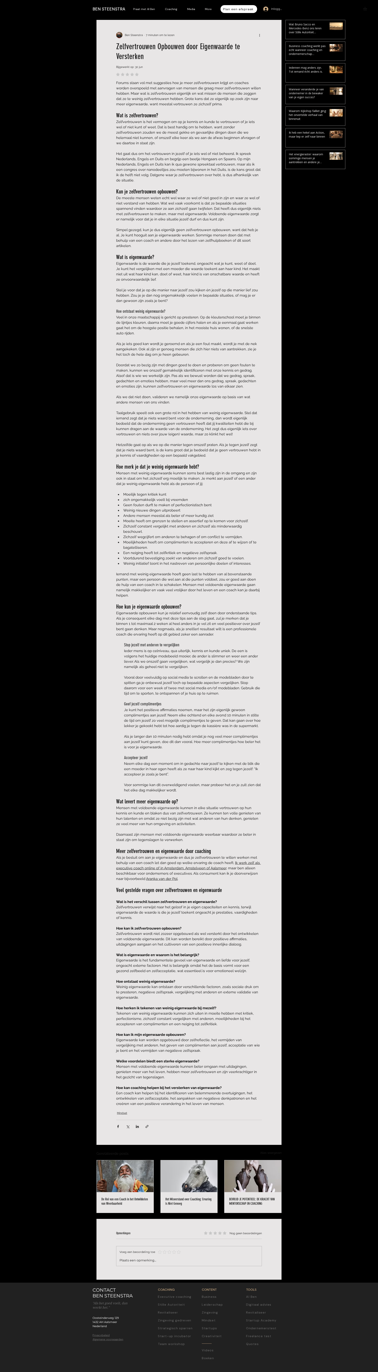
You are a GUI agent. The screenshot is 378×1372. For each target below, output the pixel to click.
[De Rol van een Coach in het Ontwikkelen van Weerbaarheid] (125, 1176)
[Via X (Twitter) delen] (128, 1126)
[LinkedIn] (371, 659)
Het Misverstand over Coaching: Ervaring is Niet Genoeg (188, 1201)
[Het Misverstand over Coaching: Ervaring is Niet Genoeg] (189, 1176)
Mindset (122, 1113)
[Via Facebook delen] (118, 1126)
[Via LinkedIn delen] (137, 1126)
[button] (367, 9)
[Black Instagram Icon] (371, 686)
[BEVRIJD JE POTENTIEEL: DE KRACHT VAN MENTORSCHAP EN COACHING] (252, 1176)
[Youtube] (371, 668)
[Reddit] (371, 713)
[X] (371, 695)
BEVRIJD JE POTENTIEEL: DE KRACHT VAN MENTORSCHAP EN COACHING (252, 1201)
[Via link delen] (147, 1126)
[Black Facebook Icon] (371, 677)
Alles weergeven (271, 1152)
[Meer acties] (259, 35)
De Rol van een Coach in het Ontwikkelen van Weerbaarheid (124, 1201)
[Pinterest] (371, 704)
